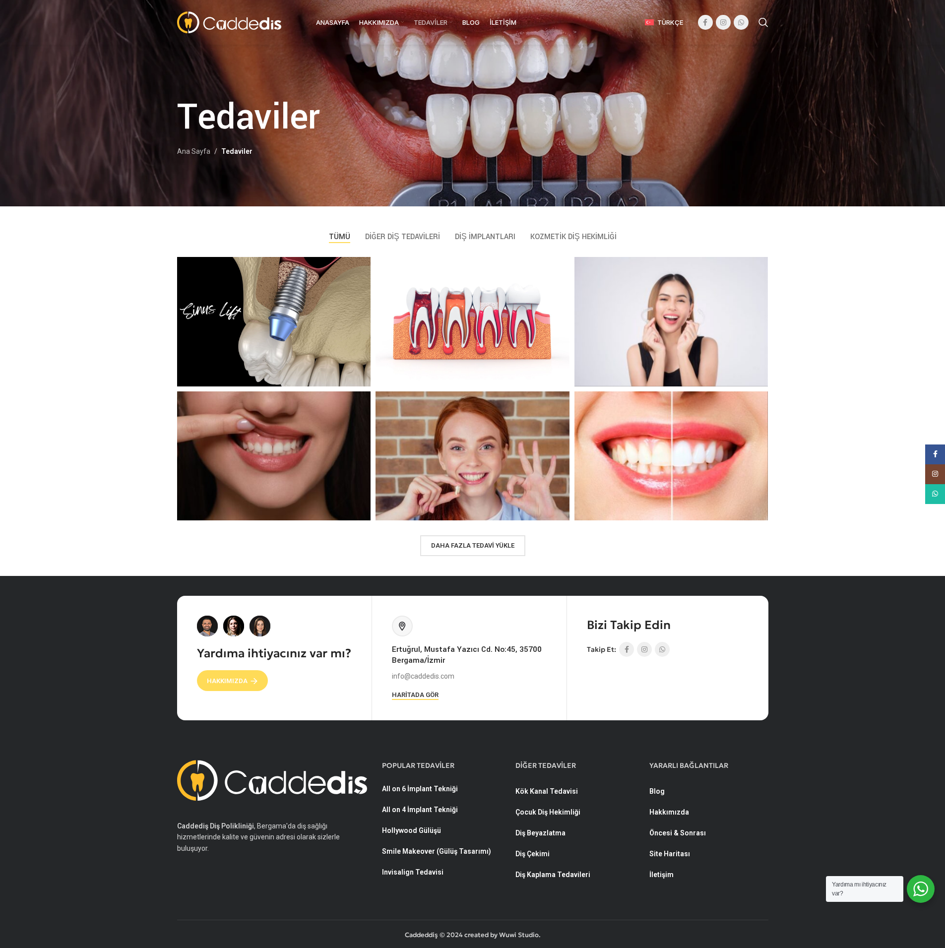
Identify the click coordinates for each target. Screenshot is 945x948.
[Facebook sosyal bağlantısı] (705, 22)
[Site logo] (229, 22)
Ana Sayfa (193, 151)
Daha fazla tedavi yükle (472, 545)
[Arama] (763, 22)
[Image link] (272, 780)
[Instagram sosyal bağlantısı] (723, 22)
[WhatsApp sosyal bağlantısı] (741, 22)
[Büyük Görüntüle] (358, 268)
